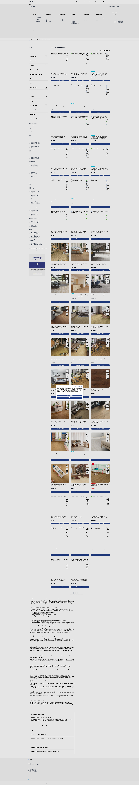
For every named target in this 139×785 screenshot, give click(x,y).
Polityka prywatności (78, 386)
